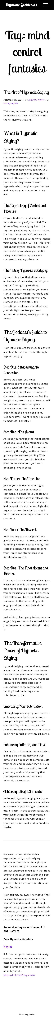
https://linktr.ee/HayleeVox (19, 975)
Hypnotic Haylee (36, 99)
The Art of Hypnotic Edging (26, 92)
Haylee (7, 946)
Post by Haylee (10, 103)
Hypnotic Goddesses (21, 4)
